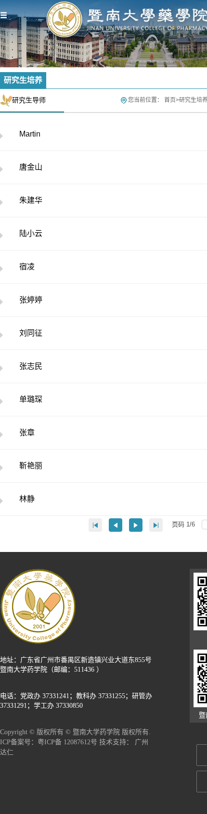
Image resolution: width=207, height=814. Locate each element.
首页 (170, 100)
